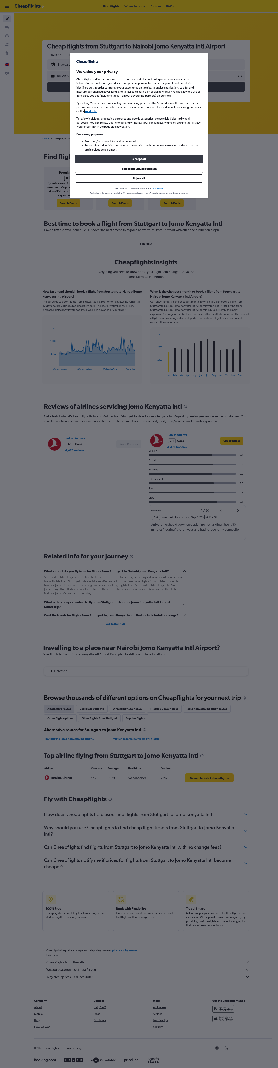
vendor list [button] (91, 111)
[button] (139, 159)
